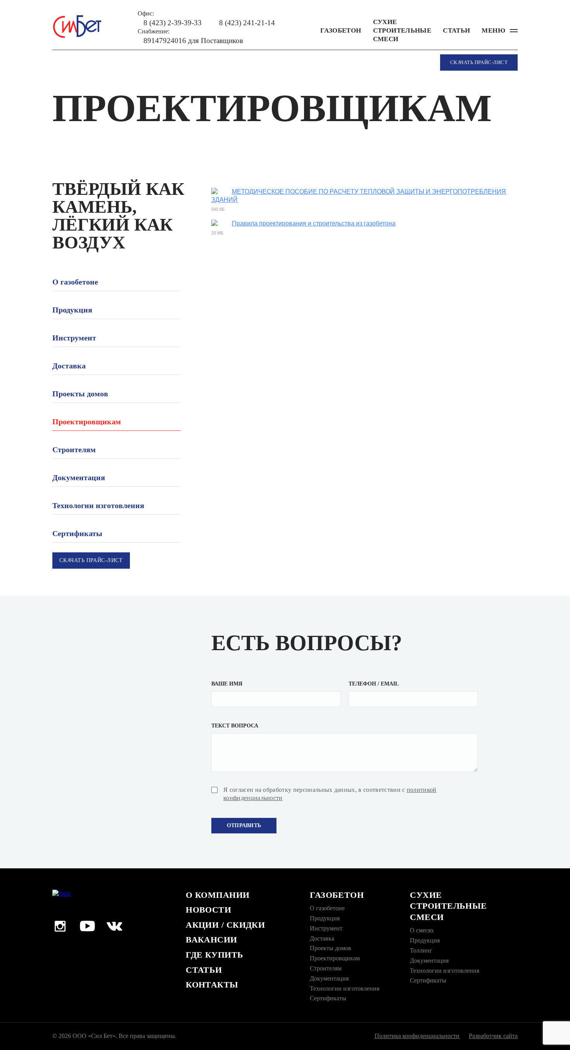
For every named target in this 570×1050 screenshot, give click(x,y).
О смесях (422, 930)
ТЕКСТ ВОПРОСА (234, 726)
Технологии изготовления (98, 505)
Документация (78, 477)
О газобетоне (75, 282)
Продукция (72, 309)
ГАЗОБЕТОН (340, 30)
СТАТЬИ (456, 30)
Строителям (74, 449)
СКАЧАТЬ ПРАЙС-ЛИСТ (479, 62)
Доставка (69, 365)
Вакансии (211, 939)
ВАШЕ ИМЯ (226, 684)
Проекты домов (80, 393)
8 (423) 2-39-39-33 (172, 23)
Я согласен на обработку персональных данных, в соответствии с (330, 793)
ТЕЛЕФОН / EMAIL (374, 684)
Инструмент (74, 337)
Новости (208, 910)
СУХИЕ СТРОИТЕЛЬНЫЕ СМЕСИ (402, 30)
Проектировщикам (86, 421)
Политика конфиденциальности (417, 1036)
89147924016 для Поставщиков (193, 40)
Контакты (212, 984)
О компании (217, 895)
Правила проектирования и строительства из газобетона (314, 223)
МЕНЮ (493, 30)
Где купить (214, 955)
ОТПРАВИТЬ (244, 825)
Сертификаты (77, 533)
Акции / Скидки (225, 925)
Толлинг (421, 950)
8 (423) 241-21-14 (247, 23)
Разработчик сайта (493, 1036)
